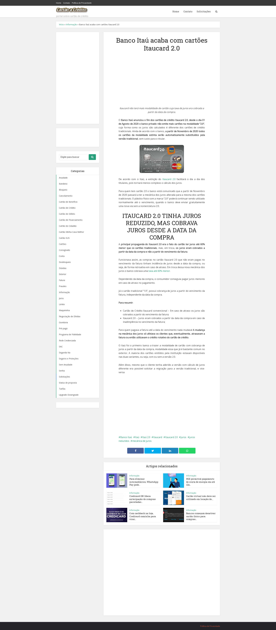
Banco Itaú (126, 437)
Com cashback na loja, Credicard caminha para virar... (142, 516)
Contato (66, 3)
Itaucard (157, 437)
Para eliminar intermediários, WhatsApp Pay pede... (143, 481)
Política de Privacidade (82, 3)
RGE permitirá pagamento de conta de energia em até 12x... (200, 481)
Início (61, 24)
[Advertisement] (77, 78)
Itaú (137, 437)
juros (183, 437)
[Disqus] (161, 572)
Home (58, 3)
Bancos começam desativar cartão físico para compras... (200, 516)
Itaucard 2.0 (169, 179)
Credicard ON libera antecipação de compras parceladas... (142, 499)
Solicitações (204, 11)
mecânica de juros (142, 440)
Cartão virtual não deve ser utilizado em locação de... (201, 497)
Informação (71, 24)
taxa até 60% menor (159, 271)
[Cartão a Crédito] (72, 9)
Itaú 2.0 (146, 437)
